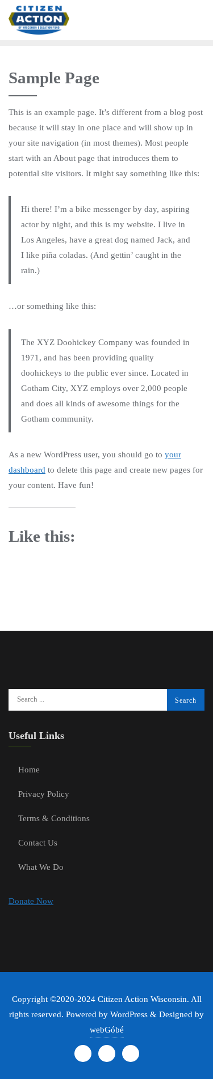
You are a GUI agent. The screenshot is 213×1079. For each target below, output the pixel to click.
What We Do (41, 867)
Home (29, 769)
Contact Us (37, 842)
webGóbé (107, 1029)
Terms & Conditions (54, 818)
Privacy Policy (43, 793)
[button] (31, 901)
